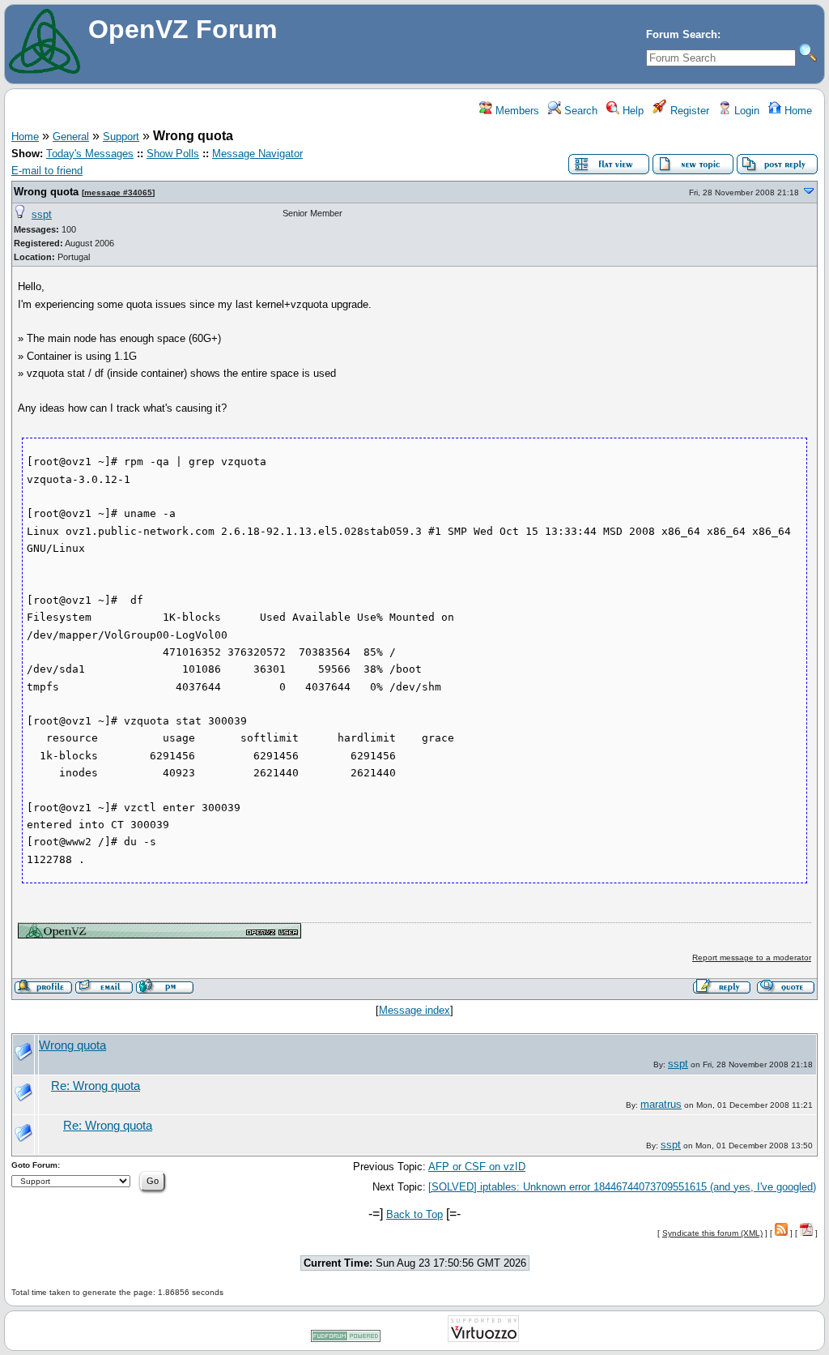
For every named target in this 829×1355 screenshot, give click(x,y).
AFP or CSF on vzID (476, 1167)
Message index (414, 1010)
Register (688, 111)
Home (796, 111)
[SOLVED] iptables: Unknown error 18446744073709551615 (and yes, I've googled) (622, 1187)
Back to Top (414, 1214)
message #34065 (118, 192)
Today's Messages (90, 153)
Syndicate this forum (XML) (712, 1233)
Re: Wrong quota (95, 1085)
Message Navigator (257, 153)
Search (579, 111)
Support (121, 136)
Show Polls (173, 153)
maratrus (661, 1104)
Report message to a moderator (751, 957)
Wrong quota (46, 192)
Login (745, 111)
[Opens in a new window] (159, 935)
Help (631, 111)
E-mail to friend (47, 171)
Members (515, 111)
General (71, 136)
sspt (42, 214)
